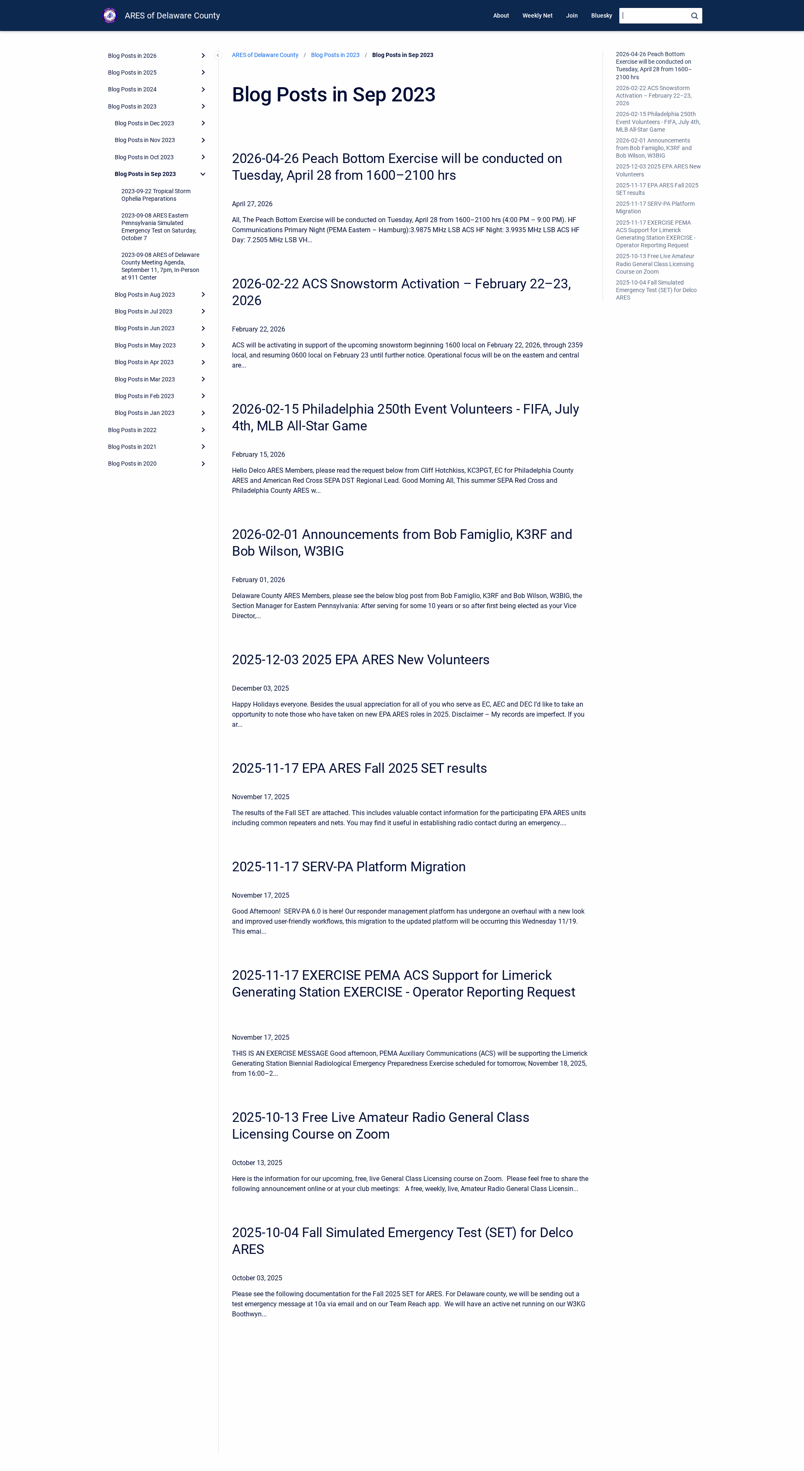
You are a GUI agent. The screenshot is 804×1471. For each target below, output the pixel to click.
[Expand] (203, 55)
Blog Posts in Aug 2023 (145, 294)
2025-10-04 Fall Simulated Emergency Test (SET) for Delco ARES (656, 290)
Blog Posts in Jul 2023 (144, 311)
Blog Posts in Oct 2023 (144, 156)
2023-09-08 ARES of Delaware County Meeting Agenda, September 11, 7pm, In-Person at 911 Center (160, 266)
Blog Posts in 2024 (132, 89)
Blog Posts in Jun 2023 (145, 328)
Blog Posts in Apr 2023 (144, 362)
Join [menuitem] (572, 15)
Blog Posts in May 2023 (145, 345)
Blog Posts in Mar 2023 (145, 379)
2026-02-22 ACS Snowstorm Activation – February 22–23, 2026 (654, 95)
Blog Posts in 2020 (132, 463)
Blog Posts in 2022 (132, 429)
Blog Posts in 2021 (132, 446)
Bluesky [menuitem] (601, 15)
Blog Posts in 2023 (132, 106)
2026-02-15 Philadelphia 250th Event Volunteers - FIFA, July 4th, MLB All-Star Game (658, 121)
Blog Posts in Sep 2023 (145, 174)
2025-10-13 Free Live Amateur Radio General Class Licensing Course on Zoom (655, 264)
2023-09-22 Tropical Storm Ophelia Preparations (156, 194)
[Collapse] (203, 174)
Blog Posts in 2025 (132, 72)
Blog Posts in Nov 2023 (145, 140)
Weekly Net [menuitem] (538, 15)
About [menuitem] (501, 15)
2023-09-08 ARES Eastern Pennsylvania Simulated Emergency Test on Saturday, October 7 (158, 226)
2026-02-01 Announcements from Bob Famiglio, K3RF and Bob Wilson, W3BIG (654, 148)
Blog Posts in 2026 (132, 55)
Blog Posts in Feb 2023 (144, 396)
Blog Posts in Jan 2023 (145, 412)
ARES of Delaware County (172, 15)
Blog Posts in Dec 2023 (144, 123)
